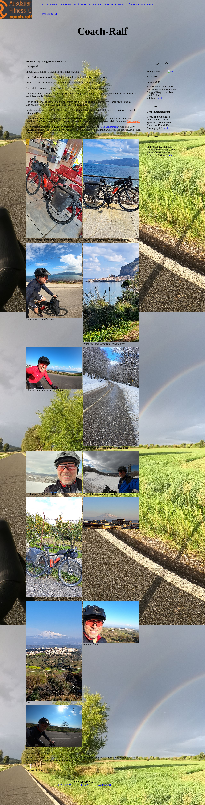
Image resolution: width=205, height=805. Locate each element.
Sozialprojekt (114, 4)
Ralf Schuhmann (109, 126)
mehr (160, 98)
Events (94, 4)
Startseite (49, 4)
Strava (83, 785)
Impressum (49, 14)
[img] (16, 9)
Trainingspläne (72, 4)
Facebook (104, 785)
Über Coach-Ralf (141, 4)
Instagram (62, 785)
